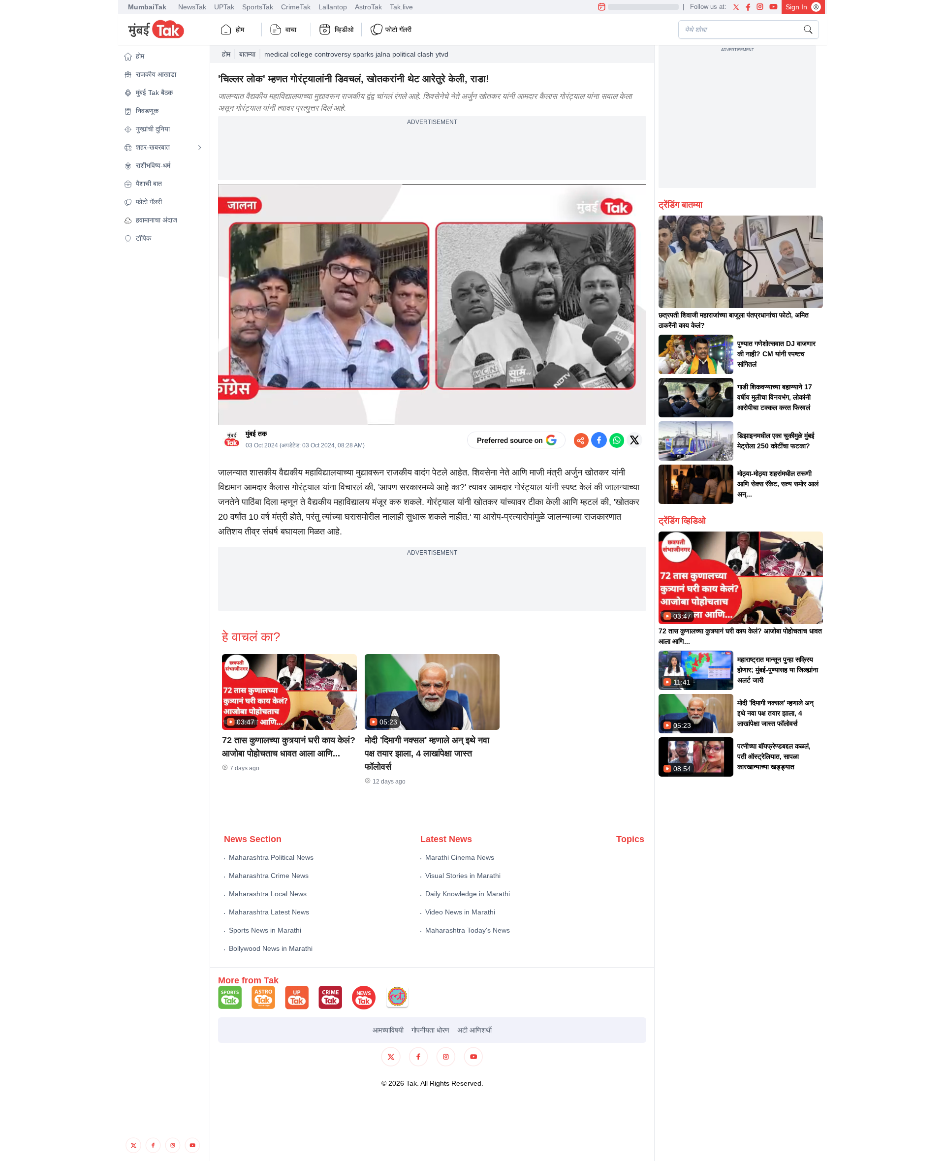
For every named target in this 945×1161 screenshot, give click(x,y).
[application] (432, 304)
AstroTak (368, 7)
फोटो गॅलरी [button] (398, 29)
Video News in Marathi (460, 912)
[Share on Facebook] (599, 440)
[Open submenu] (199, 147)
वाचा (290, 29)
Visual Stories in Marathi (463, 875)
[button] (163, 56)
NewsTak (192, 7)
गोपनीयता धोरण (430, 1030)
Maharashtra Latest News (269, 912)
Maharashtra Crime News (269, 875)
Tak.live (401, 7)
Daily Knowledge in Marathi (467, 894)
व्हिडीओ (344, 29)
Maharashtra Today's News (467, 930)
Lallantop (332, 7)
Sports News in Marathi (265, 930)
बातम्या (247, 54)
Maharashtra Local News (268, 894)
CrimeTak (296, 7)
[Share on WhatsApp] (617, 440)
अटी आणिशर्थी (474, 1030)
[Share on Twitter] (634, 440)
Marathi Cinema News (459, 857)
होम (240, 29)
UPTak (224, 7)
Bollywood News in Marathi (271, 948)
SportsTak (257, 7)
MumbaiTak (147, 7)
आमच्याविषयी (388, 1030)
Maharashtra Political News (271, 857)
